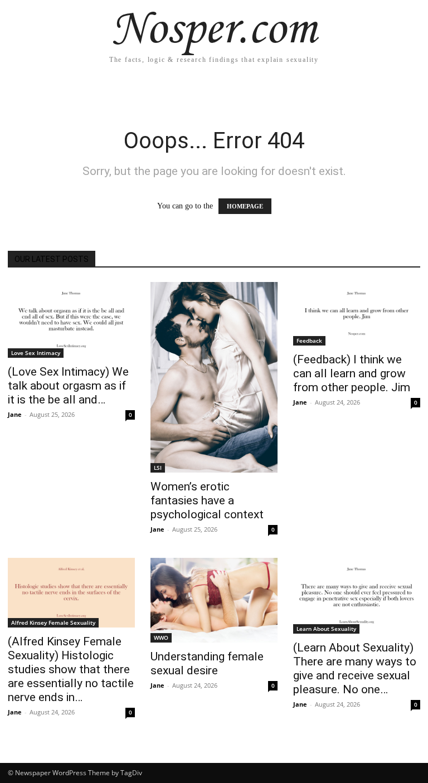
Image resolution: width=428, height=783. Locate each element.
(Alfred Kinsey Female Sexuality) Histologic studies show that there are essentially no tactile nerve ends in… (71, 669)
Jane (15, 414)
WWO (161, 637)
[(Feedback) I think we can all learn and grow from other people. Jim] (356, 314)
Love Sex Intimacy (35, 353)
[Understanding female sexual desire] (214, 600)
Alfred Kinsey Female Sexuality (53, 622)
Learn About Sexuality (326, 629)
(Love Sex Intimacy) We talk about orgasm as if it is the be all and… (68, 385)
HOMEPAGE (245, 206)
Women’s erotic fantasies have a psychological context (207, 500)
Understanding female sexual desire (207, 663)
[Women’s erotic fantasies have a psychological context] (214, 377)
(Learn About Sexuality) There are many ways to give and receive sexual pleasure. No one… (354, 668)
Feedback (309, 340)
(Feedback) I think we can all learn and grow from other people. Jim (351, 373)
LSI (158, 467)
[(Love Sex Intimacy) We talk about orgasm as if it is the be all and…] (71, 320)
